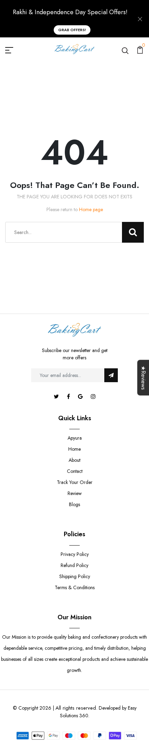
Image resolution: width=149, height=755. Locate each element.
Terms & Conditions (75, 587)
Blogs (74, 504)
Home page (91, 209)
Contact (74, 471)
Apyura (75, 437)
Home (74, 449)
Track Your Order (75, 482)
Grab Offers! (72, 30)
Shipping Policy (74, 576)
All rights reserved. (76, 708)
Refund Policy (74, 565)
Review (75, 493)
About (74, 460)
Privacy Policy (75, 554)
